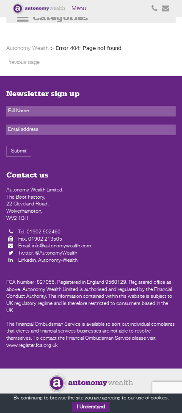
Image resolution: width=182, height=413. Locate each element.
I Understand (91, 407)
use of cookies (152, 398)
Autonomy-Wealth (57, 260)
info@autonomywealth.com (61, 246)
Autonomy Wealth (27, 48)
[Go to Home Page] (91, 383)
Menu (79, 8)
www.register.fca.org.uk (32, 345)
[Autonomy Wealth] (40, 8)
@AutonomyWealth (56, 253)
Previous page (23, 62)
